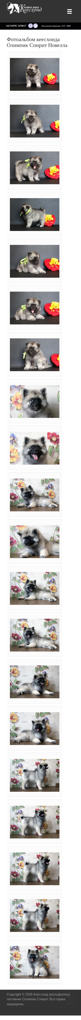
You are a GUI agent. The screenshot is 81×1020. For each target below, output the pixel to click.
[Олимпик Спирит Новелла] (36, 74)
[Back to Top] (71, 1000)
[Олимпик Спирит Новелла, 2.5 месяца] (36, 401)
